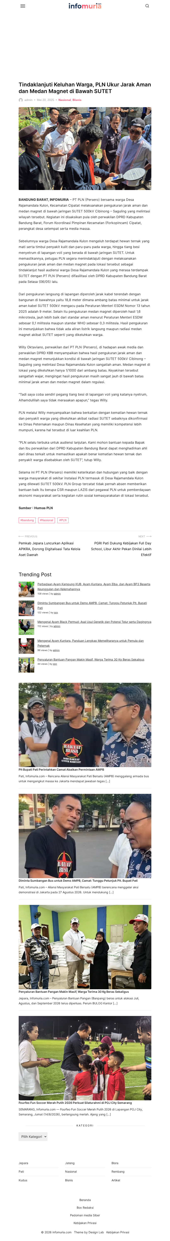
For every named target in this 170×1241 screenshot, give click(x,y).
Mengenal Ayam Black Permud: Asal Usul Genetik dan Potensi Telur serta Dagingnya (94, 622)
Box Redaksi (85, 1207)
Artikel (116, 1180)
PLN (64, 520)
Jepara (23, 1163)
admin (28, 100)
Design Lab (96, 1232)
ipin (56, 612)
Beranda (85, 1200)
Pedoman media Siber (85, 1215)
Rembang (118, 1171)
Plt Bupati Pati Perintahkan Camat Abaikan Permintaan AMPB (61, 769)
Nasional (64, 100)
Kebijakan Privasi (85, 1223)
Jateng (70, 1163)
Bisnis (77, 100)
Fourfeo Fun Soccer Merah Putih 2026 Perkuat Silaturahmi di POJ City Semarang (75, 1102)
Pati (21, 1171)
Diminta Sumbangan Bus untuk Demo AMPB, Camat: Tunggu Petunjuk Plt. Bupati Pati (78, 880)
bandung (28, 520)
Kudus (23, 1180)
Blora (115, 1163)
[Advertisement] (85, 46)
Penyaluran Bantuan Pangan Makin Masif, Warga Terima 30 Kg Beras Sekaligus (91, 659)
